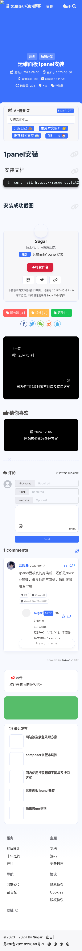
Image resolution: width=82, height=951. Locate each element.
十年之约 (13, 856)
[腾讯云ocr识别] (16, 813)
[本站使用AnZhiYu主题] (35, 924)
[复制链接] (55, 280)
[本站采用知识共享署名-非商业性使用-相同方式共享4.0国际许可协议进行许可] (54, 924)
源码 (53, 856)
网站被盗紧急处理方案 (41, 737)
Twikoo (66, 660)
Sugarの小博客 (55, 295)
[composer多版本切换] (16, 759)
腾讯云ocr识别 (36, 809)
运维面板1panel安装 (48, 254)
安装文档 (14, 170)
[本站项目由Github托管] (47, 924)
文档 (53, 848)
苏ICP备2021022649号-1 (23, 944)
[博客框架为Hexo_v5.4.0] (28, 924)
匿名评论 (61, 473)
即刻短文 (13, 885)
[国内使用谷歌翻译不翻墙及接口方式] (16, 777)
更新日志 (56, 864)
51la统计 (13, 848)
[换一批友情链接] (17, 910)
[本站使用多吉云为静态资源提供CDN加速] (41, 924)
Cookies (56, 892)
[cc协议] (59, 944)
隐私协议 (56, 885)
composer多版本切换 (41, 755)
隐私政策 (73, 473)
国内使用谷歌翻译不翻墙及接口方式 (48, 775)
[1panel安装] (74, 154)
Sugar (38, 937)
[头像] (41, 231)
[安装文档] (75, 171)
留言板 (12, 892)
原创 (25, 254)
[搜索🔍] (74, 6)
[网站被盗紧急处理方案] (16, 741)
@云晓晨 (42, 627)
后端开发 (47, 56)
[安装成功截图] (75, 207)
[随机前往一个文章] (65, 6)
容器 (62, 312)
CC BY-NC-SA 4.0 (63, 290)
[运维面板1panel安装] (16, 795)
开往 (10, 864)
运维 (40, 312)
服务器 (16, 312)
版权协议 (56, 900)
